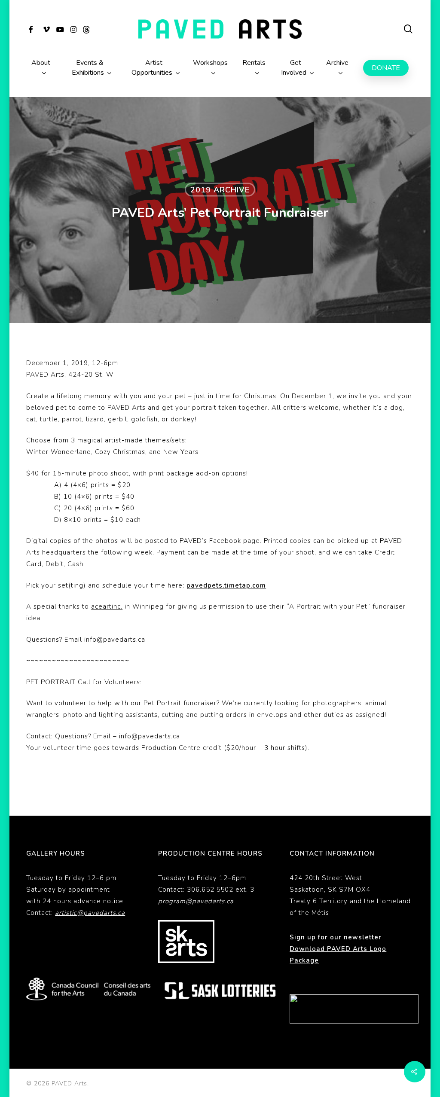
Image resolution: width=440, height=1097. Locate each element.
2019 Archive (220, 190)
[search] (408, 29)
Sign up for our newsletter (336, 937)
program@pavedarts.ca (196, 901)
